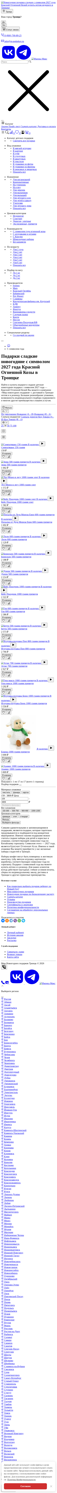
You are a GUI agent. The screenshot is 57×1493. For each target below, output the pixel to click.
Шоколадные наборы (23, 239)
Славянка (17, 298)
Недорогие (18, 216)
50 (8, 425)
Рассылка (11, 940)
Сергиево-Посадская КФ (25, 322)
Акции (5, 126)
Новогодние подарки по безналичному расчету (30, 894)
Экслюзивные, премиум (25, 224)
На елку (17, 187)
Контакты (6, 129)
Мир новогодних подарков (20, 891)
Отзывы (11, 899)
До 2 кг (16, 275)
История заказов (15, 935)
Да (3, 22)
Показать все (19, 172)
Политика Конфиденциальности (21, 1480)
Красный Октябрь (22, 291)
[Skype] (23, 920)
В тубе (16, 153)
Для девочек (19, 190)
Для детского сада (22, 198)
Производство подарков (19, 902)
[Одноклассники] (7, 920)
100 (14, 425)
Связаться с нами (15, 951)
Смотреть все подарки (24, 140)
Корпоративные (21, 182)
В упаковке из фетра (23, 164)
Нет (4, 25)
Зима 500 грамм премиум (13, 465)
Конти (16, 317)
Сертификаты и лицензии (20, 904)
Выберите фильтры (10, 805)
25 (2, 425)
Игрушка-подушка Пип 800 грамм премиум (23, 648)
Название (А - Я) (25, 414)
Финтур (17, 309)
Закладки (11, 937)
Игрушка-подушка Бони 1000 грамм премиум (24, 703)
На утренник (19, 185)
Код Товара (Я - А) (13, 419)
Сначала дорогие (29, 417)
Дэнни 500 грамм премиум (14, 574)
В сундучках (19, 156)
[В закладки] (3, 457)
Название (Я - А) (42, 414)
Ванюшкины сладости (24, 312)
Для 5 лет (17, 260)
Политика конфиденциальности (23, 907)
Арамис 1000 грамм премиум (15, 769)
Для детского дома (22, 205)
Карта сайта (13, 957)
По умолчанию (9, 414)
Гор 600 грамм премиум (13, 611)
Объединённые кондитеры (26, 325)
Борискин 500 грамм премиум (16, 556)
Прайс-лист (15, 126)
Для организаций (21, 179)
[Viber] (15, 920)
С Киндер (18, 236)
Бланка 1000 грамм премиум (15, 752)
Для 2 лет (17, 252)
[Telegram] (11, 920)
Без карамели (19, 242)
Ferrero (16, 285)
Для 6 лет (17, 262)
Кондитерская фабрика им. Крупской (31, 301)
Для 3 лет (17, 254)
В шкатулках (19, 159)
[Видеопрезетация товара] (42, 443)
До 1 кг (16, 273)
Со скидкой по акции (23, 335)
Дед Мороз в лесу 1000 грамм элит (18, 484)
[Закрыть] (51, 1486)
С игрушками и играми (24, 234)
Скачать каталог (29, 126)
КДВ (15, 304)
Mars (15, 288)
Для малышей (20, 195)
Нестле (16, 319)
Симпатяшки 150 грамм (13, 447)
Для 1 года (18, 249)
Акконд (16, 306)
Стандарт (17, 218)
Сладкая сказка (20, 314)
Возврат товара (14, 954)
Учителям (18, 203)
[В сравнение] (8, 457)
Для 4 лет (17, 257)
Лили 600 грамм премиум (14, 539)
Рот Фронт (18, 296)
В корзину (6, 453)
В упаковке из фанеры (24, 166)
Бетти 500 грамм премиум (14, 628)
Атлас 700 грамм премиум (14, 666)
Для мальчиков (20, 192)
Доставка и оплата (46, 126)
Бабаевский (18, 293)
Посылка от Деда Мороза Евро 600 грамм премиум (26, 522)
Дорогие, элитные (22, 221)
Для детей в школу (22, 200)
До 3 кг (16, 278)
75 (11, 425)
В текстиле (18, 161)
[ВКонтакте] (3, 920)
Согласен (25, 1486)
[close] (2, 120)
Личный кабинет (15, 932)
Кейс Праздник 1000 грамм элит (17, 502)
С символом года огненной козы (29, 231)
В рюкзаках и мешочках (25, 169)
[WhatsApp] (19, 920)
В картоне (18, 151)
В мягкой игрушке (22, 148)
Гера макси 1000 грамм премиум (17, 683)
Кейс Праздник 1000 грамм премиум (19, 594)
